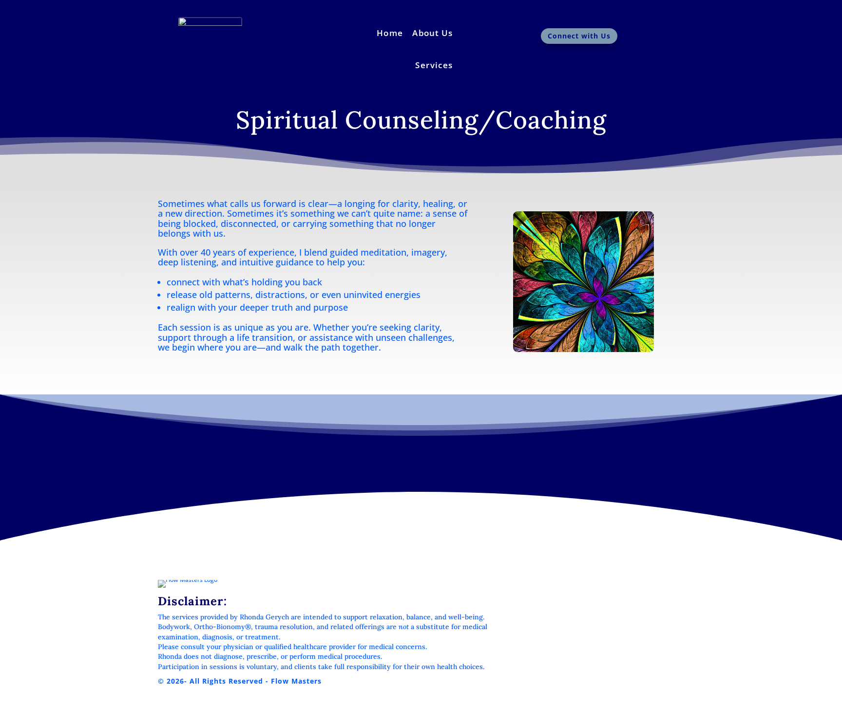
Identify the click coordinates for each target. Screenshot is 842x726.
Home (390, 32)
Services (434, 65)
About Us (432, 32)
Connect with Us (579, 35)
